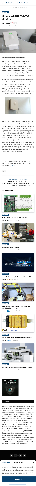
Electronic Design (10, 412)
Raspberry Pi (5, 431)
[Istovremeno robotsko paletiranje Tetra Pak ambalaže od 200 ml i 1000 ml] (18, 292)
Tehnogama (19, 437)
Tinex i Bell (4, 439)
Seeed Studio (16, 433)
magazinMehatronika (13, 422)
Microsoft (15, 425)
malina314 (20, 422)
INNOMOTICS (10, 420)
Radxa (28, 428)
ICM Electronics (25, 418)
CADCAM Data (12, 408)
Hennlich (9, 418)
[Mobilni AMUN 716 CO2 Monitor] (18, 41)
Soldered (8, 435)
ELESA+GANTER (24, 412)
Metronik (10, 425)
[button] (33, 462)
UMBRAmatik (29, 439)
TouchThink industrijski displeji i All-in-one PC (16, 277)
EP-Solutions (15, 414)
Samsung (21, 431)
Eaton (15, 410)
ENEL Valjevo (8, 414)
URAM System (22, 441)
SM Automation (28, 433)
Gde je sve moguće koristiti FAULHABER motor (17, 367)
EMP (30, 412)
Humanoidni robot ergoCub (10, 247)
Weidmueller (8, 443)
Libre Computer (5, 422)
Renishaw (14, 430)
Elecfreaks (27, 410)
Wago (3, 443)
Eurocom (23, 414)
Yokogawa (26, 443)
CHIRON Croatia (20, 408)
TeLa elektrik (24, 437)
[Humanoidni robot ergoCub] (18, 232)
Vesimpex (28, 441)
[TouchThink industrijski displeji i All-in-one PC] (18, 262)
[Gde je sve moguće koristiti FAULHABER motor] (18, 352)
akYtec (6, 406)
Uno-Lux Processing (12, 442)
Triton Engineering (21, 439)
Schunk (9, 433)
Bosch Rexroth (5, 408)
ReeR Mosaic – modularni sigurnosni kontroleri (17, 337)
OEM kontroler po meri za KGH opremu (14, 217)
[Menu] (3, 3)
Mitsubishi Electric (6, 426)
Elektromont (17, 412)
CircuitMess (26, 408)
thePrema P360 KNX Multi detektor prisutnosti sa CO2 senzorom (9, 183)
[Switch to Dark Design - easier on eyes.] (31, 2)
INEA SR (4, 421)
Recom (10, 430)
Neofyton (4, 428)
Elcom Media (22, 410)
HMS (18, 418)
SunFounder (24, 435)
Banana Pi (20, 406)
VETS (32, 441)
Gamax (27, 416)
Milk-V (29, 424)
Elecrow (4, 412)
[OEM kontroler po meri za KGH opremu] (18, 203)
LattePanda (30, 420)
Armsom (10, 406)
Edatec (18, 410)
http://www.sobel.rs (17, 166)
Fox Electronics (21, 416)
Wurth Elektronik (16, 443)
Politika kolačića (13, 484)
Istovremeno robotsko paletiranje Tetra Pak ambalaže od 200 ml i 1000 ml (16, 307)
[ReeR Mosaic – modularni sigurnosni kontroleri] (18, 323)
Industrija (5, 12)
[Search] (33, 3)
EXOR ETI (29, 414)
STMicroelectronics (17, 435)
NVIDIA (8, 428)
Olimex (12, 428)
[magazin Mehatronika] (17, 2)
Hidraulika (14, 418)
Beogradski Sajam (28, 406)
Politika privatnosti (21, 484)
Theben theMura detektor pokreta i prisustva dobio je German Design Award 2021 (26, 183)
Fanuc (4, 416)
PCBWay (21, 428)
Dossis (11, 410)
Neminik (30, 426)
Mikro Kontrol (22, 425)
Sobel (4, 171)
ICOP (31, 418)
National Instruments (23, 426)
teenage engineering (11, 437)
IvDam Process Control (20, 421)
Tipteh (9, 439)
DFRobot (4, 410)
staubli (11, 435)
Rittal (17, 430)
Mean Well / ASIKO (28, 422)
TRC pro (13, 439)
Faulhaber (9, 416)
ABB (3, 406)
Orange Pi (15, 428)
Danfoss (31, 408)
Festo (14, 416)
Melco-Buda (5, 425)
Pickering (24, 428)
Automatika (14, 406)
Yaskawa (22, 443)
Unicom (3, 441)
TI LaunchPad (30, 437)
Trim (17, 439)
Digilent (8, 410)
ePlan (20, 414)
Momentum (14, 426)
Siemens (22, 433)
